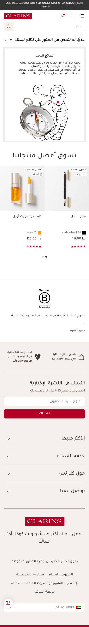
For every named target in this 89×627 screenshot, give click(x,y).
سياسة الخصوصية (30, 592)
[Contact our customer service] (8, 603)
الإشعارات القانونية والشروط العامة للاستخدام (44, 601)
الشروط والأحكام (61, 592)
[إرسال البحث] (8, 26)
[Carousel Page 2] (43, 257)
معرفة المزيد (77, 331)
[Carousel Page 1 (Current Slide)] (46, 257)
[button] (8, 603)
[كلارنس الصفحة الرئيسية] (18, 16)
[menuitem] (62, 16)
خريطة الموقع (44, 609)
